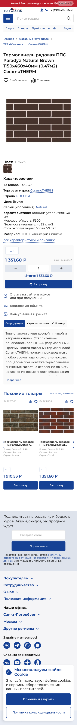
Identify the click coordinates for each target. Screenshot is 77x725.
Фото (56, 28)
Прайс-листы (41, 28)
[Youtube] (17, 662)
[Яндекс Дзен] (27, 662)
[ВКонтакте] (6, 645)
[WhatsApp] (27, 645)
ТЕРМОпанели (13, 44)
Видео (68, 28)
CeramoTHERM (38, 44)
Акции (10, 28)
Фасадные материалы (34, 38)
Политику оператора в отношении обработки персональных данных (37, 557)
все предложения (62, 393)
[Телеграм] (17, 645)
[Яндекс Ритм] (37, 662)
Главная (8, 38)
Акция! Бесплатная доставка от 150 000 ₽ (38, 3)
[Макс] (37, 645)
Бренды (23, 28)
